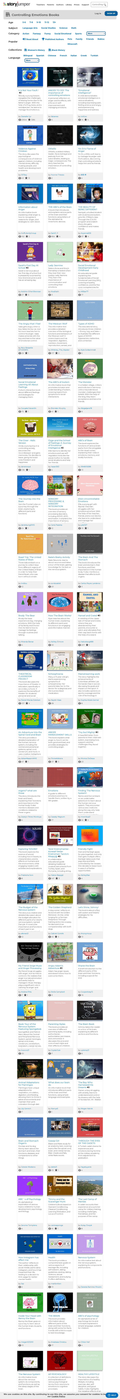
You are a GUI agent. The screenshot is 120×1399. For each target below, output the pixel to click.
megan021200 (27, 1342)
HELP (113, 1395)
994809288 (86, 467)
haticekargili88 (87, 642)
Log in (98, 13)
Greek (84, 55)
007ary (24, 175)
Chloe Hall (85, 1342)
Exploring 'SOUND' (27, 849)
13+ (54, 22)
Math (73, 28)
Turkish (94, 55)
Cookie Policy (58, 1396)
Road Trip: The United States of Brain (29, 558)
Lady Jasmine (55, 265)
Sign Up (111, 13)
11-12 (47, 22)
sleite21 (54, 1167)
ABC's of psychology (88, 1316)
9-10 (39, 22)
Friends (90, 39)
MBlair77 (84, 292)
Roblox (101, 39)
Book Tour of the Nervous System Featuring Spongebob (29, 1026)
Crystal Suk (55, 1050)
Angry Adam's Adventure (55, 966)
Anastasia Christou (58, 1342)
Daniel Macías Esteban (30, 700)
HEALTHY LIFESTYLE (88, 1374)
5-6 (24, 22)
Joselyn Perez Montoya (31, 817)
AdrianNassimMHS (29, 758)
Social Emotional (62, 34)
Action (26, 34)
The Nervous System (29, 1374)
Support (85, 5)
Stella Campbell (58, 992)
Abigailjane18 (86, 408)
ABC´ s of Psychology (29, 1199)
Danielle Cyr (26, 116)
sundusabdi (56, 583)
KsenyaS (54, 1109)
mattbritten (56, 1284)
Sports (78, 34)
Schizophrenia (55, 674)
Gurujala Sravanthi (28, 408)
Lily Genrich (26, 1109)
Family (79, 39)
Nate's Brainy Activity (59, 557)
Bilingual (28, 55)
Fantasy (37, 34)
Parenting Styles (56, 1024)
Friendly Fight (85, 849)
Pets (70, 39)
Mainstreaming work (89, 674)
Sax (22, 1284)
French (63, 55)
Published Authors (54, 39)
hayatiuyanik (86, 1167)
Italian (74, 55)
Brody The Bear (26, 615)
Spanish (40, 55)
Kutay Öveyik (86, 1225)
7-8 (31, 22)
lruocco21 (25, 1050)
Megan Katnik (87, 1109)
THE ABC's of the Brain (60, 207)
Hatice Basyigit (57, 875)
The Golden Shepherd (59, 907)
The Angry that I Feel (29, 323)
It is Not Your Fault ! (28, 90)
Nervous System (86, 1257)
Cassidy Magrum (58, 817)
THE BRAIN (54, 1316)
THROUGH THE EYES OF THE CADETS (89, 1142)
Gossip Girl (53, 1141)
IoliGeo (84, 116)
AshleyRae (85, 875)
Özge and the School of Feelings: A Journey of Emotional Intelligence (59, 444)
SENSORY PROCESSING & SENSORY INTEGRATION (56, 502)
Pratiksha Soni (27, 875)
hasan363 (55, 467)
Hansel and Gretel (87, 615)
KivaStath (55, 292)
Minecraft (72, 44)
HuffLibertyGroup (28, 233)
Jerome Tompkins (29, 1225)
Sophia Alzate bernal (90, 700)
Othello (52, 148)
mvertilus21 (85, 817)
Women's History (36, 50)
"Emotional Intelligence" (84, 91)
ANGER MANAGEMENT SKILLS (60, 733)
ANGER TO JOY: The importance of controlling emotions (59, 92)
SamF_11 (54, 233)
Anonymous (86, 933)
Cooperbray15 (87, 992)
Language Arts (30, 28)
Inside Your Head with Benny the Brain (29, 1317)
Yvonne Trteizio (57, 175)
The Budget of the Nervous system (28, 908)
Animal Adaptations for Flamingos (28, 1083)
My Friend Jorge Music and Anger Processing (30, 966)
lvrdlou (24, 583)
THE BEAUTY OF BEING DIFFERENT (87, 208)
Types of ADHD (86, 323)
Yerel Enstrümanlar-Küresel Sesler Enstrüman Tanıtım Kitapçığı (58, 853)
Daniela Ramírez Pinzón (91, 1287)
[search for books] (104, 4)
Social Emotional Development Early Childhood (88, 268)
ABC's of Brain (85, 440)
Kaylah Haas (56, 700)
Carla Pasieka (56, 525)
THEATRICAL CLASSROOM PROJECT (25, 676)
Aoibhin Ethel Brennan (31, 292)
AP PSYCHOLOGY (57, 1374)
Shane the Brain (86, 965)
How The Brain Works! (59, 615)
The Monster (85, 382)
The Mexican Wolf (57, 323)
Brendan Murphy (58, 408)
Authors (60, 5)
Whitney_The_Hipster (60, 350)
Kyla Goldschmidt (88, 350)
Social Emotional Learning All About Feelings (28, 384)
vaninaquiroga (57, 1225)
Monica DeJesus (88, 758)
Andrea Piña (26, 992)
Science (63, 28)
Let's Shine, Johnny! (88, 907)
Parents (50, 5)
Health (51, 1257)
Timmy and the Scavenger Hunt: (57, 1200)
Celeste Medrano (28, 1167)
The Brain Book (86, 1024)
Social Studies (48, 28)
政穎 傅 (83, 175)
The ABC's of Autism (58, 382)
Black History (58, 50)
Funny (48, 34)
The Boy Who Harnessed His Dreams (85, 1085)
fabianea (54, 116)
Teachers (40, 5)
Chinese (52, 55)
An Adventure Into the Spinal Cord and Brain (30, 733)
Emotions (53, 790)
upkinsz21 (85, 1050)
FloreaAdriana (57, 758)
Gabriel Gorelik (57, 933)
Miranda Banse (27, 642)
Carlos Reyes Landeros (90, 583)
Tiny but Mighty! (86, 732)
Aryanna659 (86, 233)
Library (69, 5)
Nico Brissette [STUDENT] (25, 349)
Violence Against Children (27, 149)
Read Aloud (32, 39)
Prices (76, 5)
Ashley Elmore (57, 642)
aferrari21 (25, 933)
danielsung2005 (28, 525)
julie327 (84, 525)
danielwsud (26, 467)
